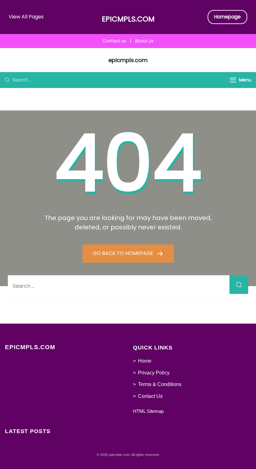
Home (144, 361)
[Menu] (233, 80)
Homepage (227, 16)
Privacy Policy (154, 372)
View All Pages (26, 16)
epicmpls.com (128, 19)
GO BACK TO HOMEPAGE (124, 253)
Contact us (114, 41)
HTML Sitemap (148, 411)
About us (144, 41)
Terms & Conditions (159, 384)
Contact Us (150, 396)
